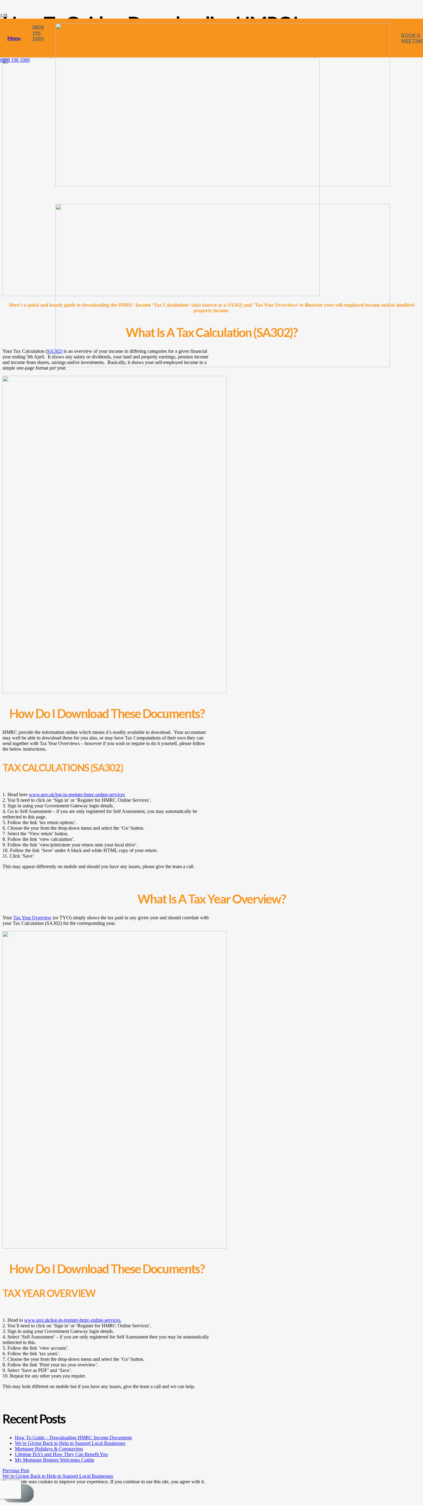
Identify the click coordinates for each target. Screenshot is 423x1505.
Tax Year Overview (32, 917)
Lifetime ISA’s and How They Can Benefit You (61, 1454)
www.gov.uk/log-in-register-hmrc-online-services (77, 794)
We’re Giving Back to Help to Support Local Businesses (70, 1443)
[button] (13, 38)
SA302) (55, 351)
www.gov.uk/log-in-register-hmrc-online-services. (72, 1320)
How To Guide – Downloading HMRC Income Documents (73, 1437)
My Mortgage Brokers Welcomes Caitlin (54, 1460)
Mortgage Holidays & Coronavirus (49, 1448)
